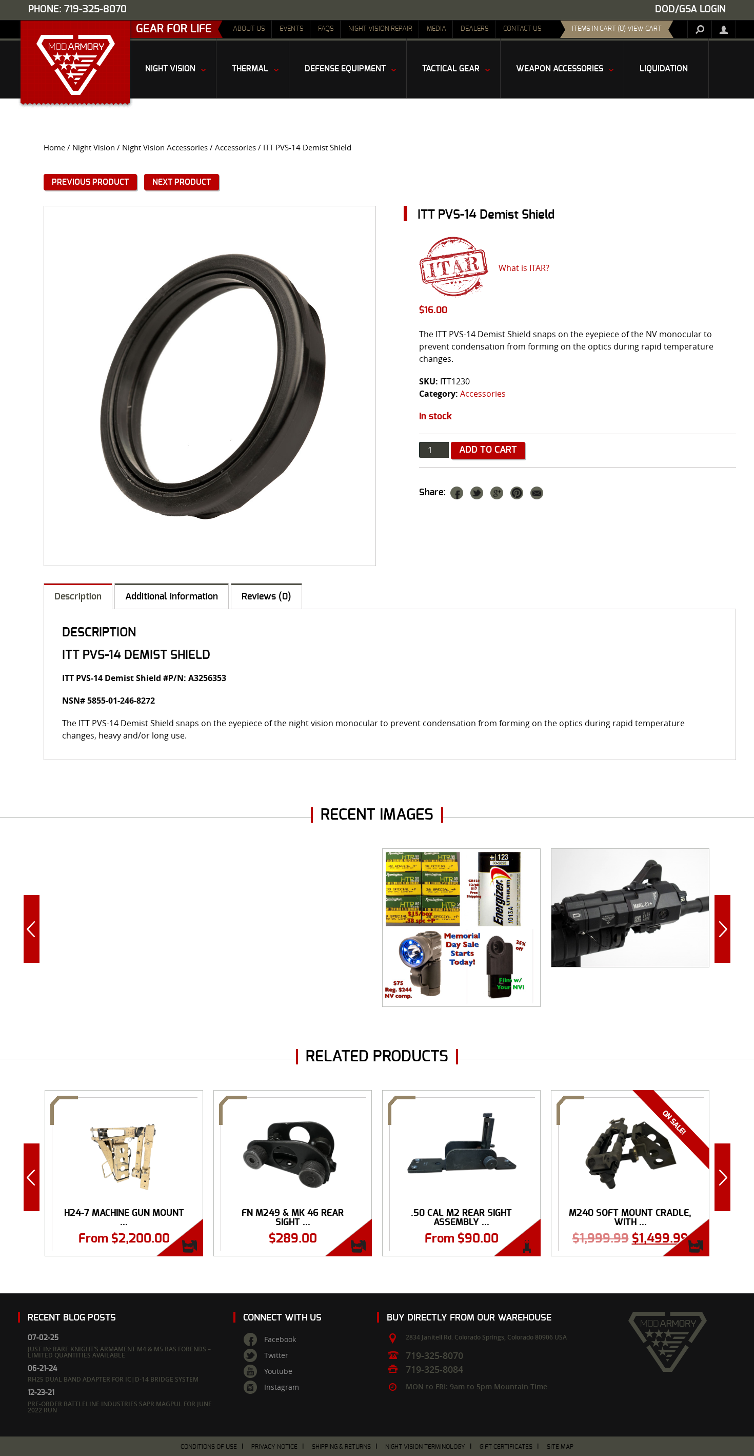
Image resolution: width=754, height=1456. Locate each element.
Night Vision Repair (380, 29)
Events (292, 29)
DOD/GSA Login (690, 9)
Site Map (560, 1447)
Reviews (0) (266, 596)
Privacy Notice (274, 1447)
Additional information (171, 596)
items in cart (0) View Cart (617, 29)
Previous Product (90, 182)
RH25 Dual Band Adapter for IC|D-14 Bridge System (113, 1379)
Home (54, 147)
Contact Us (522, 29)
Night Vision (93, 147)
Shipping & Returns (341, 1447)
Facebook (280, 1339)
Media (436, 29)
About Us (249, 29)
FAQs (326, 29)
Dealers (475, 29)
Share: (432, 492)
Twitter (276, 1355)
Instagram (281, 1387)
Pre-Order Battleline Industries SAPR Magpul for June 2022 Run (120, 1407)
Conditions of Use (209, 1447)
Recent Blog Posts (72, 1318)
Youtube (278, 1371)
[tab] (78, 596)
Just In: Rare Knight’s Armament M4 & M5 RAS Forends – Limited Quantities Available (119, 1352)
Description (78, 596)
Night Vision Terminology (425, 1447)
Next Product (181, 182)
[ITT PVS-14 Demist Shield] (210, 386)
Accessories (235, 147)
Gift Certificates (506, 1447)
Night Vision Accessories (165, 147)
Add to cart (488, 450)
